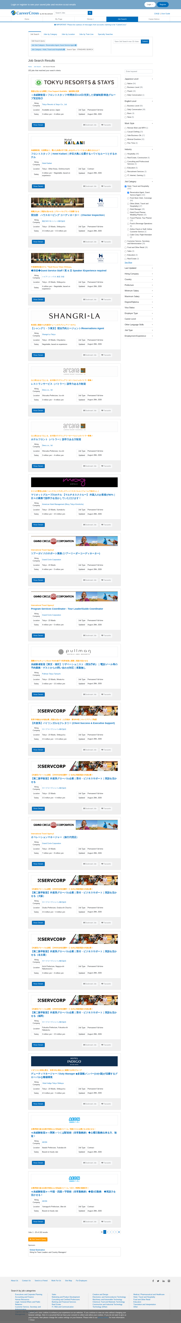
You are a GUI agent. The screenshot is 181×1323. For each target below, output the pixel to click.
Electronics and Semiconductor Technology (109, 1297)
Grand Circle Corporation (51, 560)
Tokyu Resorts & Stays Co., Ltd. (54, 104)
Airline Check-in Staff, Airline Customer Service (141, 230)
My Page (58, 19)
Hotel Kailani (47, 163)
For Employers (81, 1281)
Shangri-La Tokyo (49, 334)
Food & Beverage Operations (141, 225)
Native (131, 84)
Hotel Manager (137, 209)
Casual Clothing (135, 132)
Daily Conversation (135, 95)
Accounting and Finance (24, 1297)
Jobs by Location (68, 34)
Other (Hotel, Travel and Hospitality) (139, 205)
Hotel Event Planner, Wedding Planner (138, 213)
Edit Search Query (38, 41)
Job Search (122, 19)
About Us (14, 1281)
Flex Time (132, 143)
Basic (130, 113)
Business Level (135, 87)
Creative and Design (100, 1294)
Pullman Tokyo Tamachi (51, 674)
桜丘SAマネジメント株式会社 (53, 221)
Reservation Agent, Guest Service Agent (140, 193)
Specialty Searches (105, 34)
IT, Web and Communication (63, 1307)
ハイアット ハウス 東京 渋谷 (53, 277)
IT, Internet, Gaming (136, 175)
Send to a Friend (41, 1281)
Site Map (68, 1281)
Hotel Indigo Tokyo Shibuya (53, 1083)
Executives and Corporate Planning (28, 1294)
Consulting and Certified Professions (66, 1300)
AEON (44, 1142)
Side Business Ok (136, 135)
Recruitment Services (136, 171)
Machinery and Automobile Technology (107, 1300)
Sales (130, 251)
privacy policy (103, 1317)
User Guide (165, 14)
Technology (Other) (100, 1307)
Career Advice (154, 19)
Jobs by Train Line (86, 34)
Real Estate (133, 259)
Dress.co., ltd (47, 390)
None (130, 117)
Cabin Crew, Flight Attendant (141, 236)
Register (163, 4)
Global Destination (37, 1250)
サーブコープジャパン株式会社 (54, 729)
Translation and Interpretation (144, 1304)
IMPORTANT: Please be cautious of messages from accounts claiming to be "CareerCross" (91, 25)
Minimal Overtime (135, 139)
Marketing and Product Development (66, 1297)
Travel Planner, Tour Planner (141, 219)
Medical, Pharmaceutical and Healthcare (148, 1294)
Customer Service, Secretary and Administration (138, 242)
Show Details (38, 125)
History (89, 19)
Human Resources (22, 1300)
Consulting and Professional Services (138, 163)
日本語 (156, 14)
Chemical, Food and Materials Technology (109, 1302)
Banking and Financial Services (64, 1302)
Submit (145, 41)
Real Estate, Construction (138, 158)
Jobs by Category (50, 34)
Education (132, 168)
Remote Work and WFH (137, 128)
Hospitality (133, 154)
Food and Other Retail (137, 247)
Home (27, 19)
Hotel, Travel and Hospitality (138, 187)
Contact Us (26, 1281)
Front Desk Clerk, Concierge (141, 199)
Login (149, 4)
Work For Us (56, 1281)
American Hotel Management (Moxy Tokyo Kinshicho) (62, 504)
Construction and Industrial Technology (107, 1304)
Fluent (131, 91)
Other (135, 1307)
